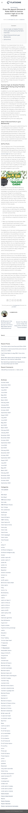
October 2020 (5, 480)
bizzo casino (4, 585)
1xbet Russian (5, 540)
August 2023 (4, 415)
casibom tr (4, 595)
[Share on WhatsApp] (7, 300)
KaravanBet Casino (6, 650)
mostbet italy (5, 680)
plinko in (3, 761)
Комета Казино (5, 793)
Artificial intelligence (6, 550)
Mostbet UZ (4, 698)
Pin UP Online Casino (6, 743)
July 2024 (4, 390)
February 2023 (5, 430)
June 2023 (4, 420)
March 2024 (4, 400)
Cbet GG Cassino (5, 620)
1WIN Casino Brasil (6, 499)
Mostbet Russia (5, 693)
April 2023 (4, 425)
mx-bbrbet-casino (6, 718)
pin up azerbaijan (6, 733)
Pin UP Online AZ (5, 741)
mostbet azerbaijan (6, 668)
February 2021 (5, 473)
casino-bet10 (4, 610)
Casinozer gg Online (6, 618)
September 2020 (5, 483)
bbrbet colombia (5, 572)
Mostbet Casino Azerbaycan (9, 675)
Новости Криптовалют (7, 796)
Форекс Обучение (5, 803)
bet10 (2, 577)
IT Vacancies (4, 643)
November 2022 (5, 438)
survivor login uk (5, 154)
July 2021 (3, 463)
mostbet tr (4, 695)
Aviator (3, 555)
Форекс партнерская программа (9, 806)
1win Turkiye (4, 507)
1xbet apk (4, 515)
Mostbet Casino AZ (6, 673)
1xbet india (4, 530)
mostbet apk (4, 660)
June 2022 (4, 445)
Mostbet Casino (5, 670)
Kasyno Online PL (5, 653)
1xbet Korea (4, 532)
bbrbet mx (4, 575)
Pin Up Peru (4, 746)
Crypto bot (4, 623)
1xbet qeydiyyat (5, 535)
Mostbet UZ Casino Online (8, 703)
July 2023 (4, 417)
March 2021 (4, 470)
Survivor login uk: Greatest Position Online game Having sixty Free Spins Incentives (14, 30)
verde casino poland (6, 788)
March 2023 (4, 427)
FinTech (3, 635)
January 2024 (5, 405)
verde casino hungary (7, 786)
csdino (3, 630)
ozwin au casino (5, 726)
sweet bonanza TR (6, 776)
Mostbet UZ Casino (6, 700)
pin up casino (4, 736)
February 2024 (5, 402)
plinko (3, 758)
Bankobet (4, 567)
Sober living (4, 771)
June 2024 (4, 392)
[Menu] (2, 2)
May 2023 (3, 422)
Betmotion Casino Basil (7, 582)
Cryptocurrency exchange (8, 628)
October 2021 (5, 455)
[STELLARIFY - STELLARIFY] (14, 2)
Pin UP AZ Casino (5, 731)
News (2, 723)
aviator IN (3, 562)
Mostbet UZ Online (6, 708)
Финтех (3, 798)
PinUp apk (4, 751)
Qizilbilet (3, 763)
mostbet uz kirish (6, 705)
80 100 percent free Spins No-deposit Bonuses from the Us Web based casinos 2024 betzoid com (6, 324)
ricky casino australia (7, 768)
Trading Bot (4, 778)
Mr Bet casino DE (5, 713)
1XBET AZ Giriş (5, 520)
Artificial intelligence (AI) (8, 552)
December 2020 (5, 475)
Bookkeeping (4, 592)
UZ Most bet (4, 783)
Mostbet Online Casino (7, 685)
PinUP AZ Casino (5, 753)
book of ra (4, 590)
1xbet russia (4, 537)
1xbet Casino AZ (5, 522)
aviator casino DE (5, 557)
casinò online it (5, 608)
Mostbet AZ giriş (5, 665)
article (3, 547)
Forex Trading (5, 638)
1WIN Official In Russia (6, 504)
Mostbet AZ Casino (6, 663)
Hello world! (20, 370)
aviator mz (4, 565)
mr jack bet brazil (6, 716)
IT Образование (5, 648)
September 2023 (5, 412)
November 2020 (5, 478)
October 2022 (5, 440)
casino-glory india (6, 613)
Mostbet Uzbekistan (6, 710)
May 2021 (3, 468)
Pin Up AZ (3, 728)
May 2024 (3, 395)
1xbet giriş (4, 527)
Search (3, 335)
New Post (3, 721)
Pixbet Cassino (5, 756)
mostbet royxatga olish (7, 690)
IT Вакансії (4, 645)
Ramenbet (4, 766)
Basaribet (3, 570)
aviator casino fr (5, 560)
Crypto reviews (5, 625)
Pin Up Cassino (5, 738)
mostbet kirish (5, 683)
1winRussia (4, 512)
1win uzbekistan (5, 509)
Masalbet (3, 658)
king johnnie (4, 655)
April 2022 (4, 448)
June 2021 (4, 465)
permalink (14, 306)
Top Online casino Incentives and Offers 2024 (13, 346)
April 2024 (4, 397)
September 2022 (5, 443)
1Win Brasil (4, 494)
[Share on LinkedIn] (20, 300)
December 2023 (5, 407)
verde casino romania (7, 791)
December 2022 (5, 435)
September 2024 (5, 385)
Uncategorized (14, 7)
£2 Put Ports (7, 39)
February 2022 (5, 450)
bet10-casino (4, 580)
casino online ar (5, 605)
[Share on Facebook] (10, 300)
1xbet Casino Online (6, 525)
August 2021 (4, 460)
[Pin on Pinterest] (18, 300)
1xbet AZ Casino (5, 517)
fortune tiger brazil (6, 640)
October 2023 (5, 410)
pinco (2, 748)
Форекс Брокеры (5, 801)
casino (3, 597)
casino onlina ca (5, 602)
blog (2, 587)
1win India (3, 502)
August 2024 (4, 387)
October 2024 (5, 382)
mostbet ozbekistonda (7, 688)
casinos (3, 615)
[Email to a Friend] (15, 300)
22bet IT (3, 545)
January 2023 (5, 432)
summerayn (22, 19)
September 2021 (5, 458)
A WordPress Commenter (8, 370)
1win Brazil (4, 497)
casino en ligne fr (6, 600)
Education (4, 633)
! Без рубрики (4, 489)
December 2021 (5, 453)
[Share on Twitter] (12, 300)
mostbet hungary (6, 678)
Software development (7, 773)
